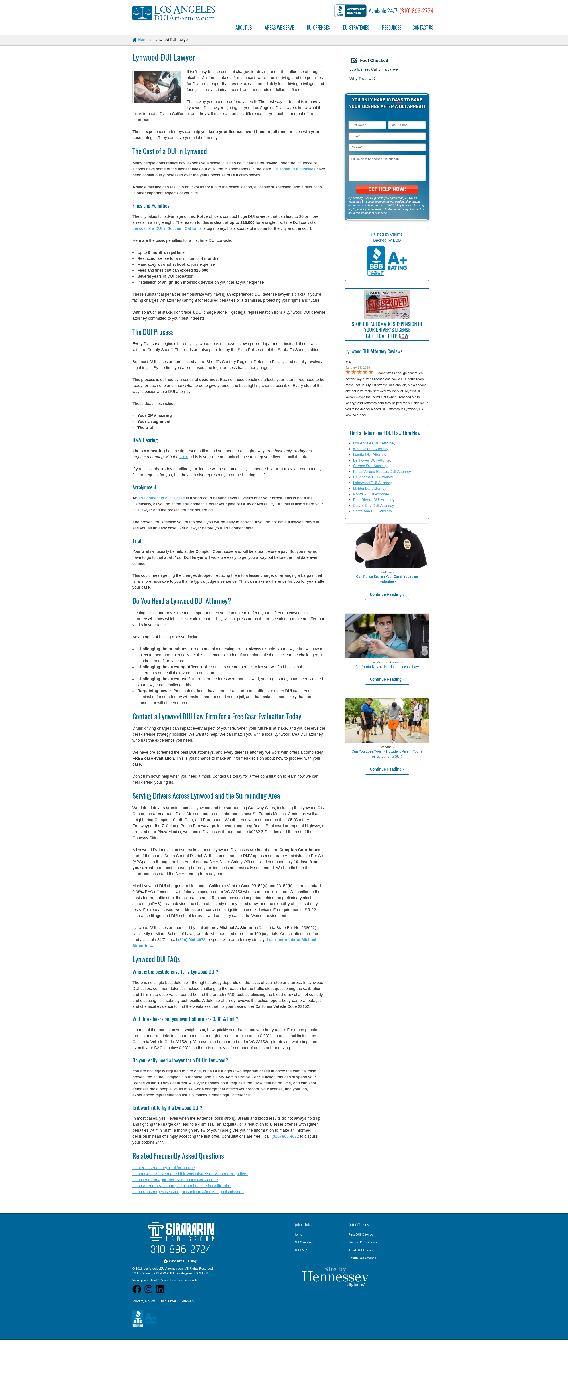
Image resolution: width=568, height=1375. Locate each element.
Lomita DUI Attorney (370, 454)
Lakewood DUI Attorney (372, 483)
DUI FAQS (301, 1250)
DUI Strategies (356, 27)
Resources (392, 27)
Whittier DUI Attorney (370, 449)
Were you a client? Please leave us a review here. (167, 1280)
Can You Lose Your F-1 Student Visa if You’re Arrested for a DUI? (387, 754)
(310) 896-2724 (416, 11)
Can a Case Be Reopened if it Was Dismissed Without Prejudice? (190, 1174)
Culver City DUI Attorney (373, 505)
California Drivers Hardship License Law (387, 666)
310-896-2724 (181, 1250)
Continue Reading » (387, 594)
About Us (243, 27)
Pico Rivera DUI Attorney (374, 500)
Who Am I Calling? (181, 1261)
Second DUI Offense (363, 1242)
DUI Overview (303, 1242)
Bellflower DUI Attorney (372, 460)
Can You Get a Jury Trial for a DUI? (163, 1168)
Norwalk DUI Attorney (371, 494)
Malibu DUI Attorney (369, 488)
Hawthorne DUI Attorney (373, 477)
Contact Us (423, 27)
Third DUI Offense (361, 1250)
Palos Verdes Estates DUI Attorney (382, 472)
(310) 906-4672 (285, 1136)
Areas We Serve (279, 27)
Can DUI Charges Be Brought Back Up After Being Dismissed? (188, 1192)
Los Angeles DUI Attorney (374, 443)
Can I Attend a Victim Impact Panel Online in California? (181, 1186)
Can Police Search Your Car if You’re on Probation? (387, 579)
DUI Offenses (318, 27)
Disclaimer (167, 1301)
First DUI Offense (361, 1234)
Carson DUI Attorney (370, 466)
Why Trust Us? (362, 78)
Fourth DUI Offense (362, 1258)
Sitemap (187, 1301)
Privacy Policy (143, 1301)
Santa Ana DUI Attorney (372, 511)
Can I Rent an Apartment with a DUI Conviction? (175, 1180)
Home (298, 1234)
